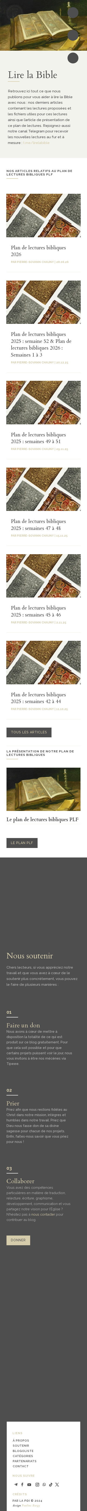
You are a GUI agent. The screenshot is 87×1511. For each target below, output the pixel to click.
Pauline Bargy (31, 1505)
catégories (23, 1456)
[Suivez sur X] (57, 1484)
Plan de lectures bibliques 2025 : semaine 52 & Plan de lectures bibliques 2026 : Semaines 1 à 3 (41, 344)
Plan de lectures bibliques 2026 (38, 251)
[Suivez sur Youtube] (29, 1484)
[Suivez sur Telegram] (16, 1484)
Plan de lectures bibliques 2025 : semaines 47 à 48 (38, 525)
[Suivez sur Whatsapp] (44, 1484)
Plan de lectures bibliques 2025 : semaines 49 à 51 (38, 438)
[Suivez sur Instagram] (37, 1484)
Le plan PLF (22, 843)
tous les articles (29, 732)
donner (18, 1240)
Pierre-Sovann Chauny (35, 262)
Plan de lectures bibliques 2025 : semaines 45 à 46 (38, 611)
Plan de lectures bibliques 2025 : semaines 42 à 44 (38, 698)
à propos (21, 1440)
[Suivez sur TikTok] (51, 1484)
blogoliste (23, 1451)
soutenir (21, 1445)
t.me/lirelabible (36, 143)
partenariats (25, 1461)
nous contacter (43, 1214)
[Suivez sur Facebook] (22, 1484)
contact (21, 1466)
